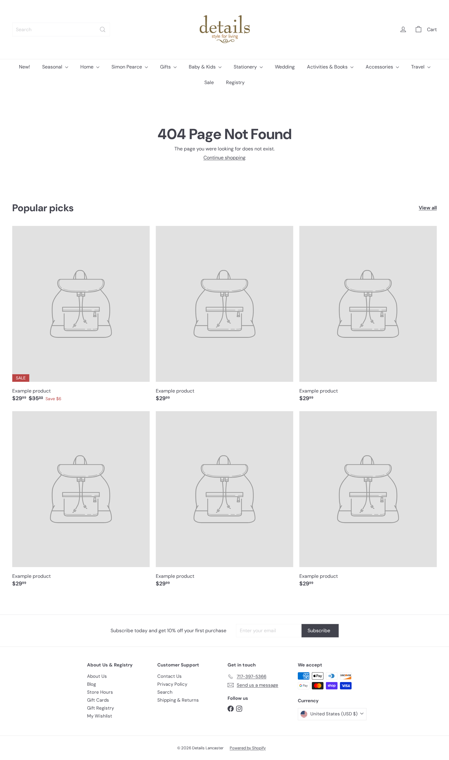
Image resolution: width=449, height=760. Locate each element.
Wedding (285, 67)
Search (165, 692)
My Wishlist (99, 716)
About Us (97, 676)
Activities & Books (328, 67)
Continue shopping (224, 157)
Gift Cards (98, 700)
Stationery (246, 67)
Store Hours (100, 692)
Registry (235, 82)
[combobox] (61, 29)
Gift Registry (100, 708)
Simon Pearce (127, 67)
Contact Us (169, 676)
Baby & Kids (203, 67)
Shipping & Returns (178, 700)
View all (428, 208)
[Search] (102, 29)
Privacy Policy (172, 684)
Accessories (380, 67)
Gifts (166, 67)
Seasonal (53, 67)
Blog (91, 684)
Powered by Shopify (248, 748)
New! (24, 67)
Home (87, 67)
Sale (209, 82)
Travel (418, 67)
